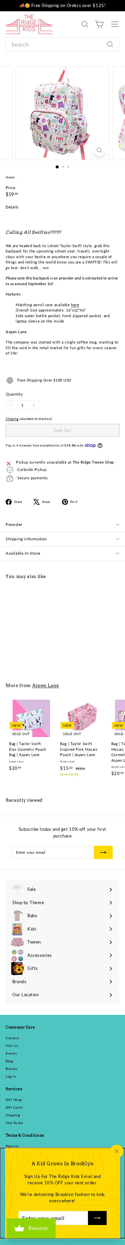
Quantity (14, 394)
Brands (11, 1069)
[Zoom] (99, 150)
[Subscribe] (97, 1218)
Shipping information (26, 538)
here (75, 304)
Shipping (12, 419)
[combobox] (62, 44)
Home (10, 177)
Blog (9, 1061)
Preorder (14, 524)
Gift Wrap (14, 1100)
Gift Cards (14, 1107)
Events (11, 1053)
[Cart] (99, 24)
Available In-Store (23, 553)
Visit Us (12, 1046)
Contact (12, 1038)
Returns (12, 1146)
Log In (11, 1076)
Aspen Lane (45, 685)
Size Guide (14, 1123)
